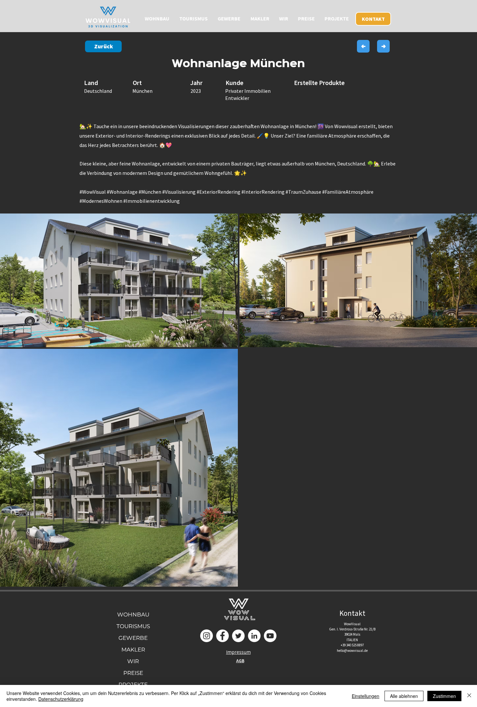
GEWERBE (133, 638)
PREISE (133, 673)
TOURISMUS (133, 626)
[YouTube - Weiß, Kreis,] (270, 635)
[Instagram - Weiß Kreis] (206, 635)
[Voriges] (363, 46)
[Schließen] (469, 696)
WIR (133, 661)
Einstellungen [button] (365, 696)
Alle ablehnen (404, 696)
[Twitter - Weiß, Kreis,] (238, 635)
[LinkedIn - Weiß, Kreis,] (254, 635)
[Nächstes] (383, 46)
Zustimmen (444, 696)
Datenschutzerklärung (60, 699)
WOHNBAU (133, 614)
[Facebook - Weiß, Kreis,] (222, 635)
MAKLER (133, 649)
